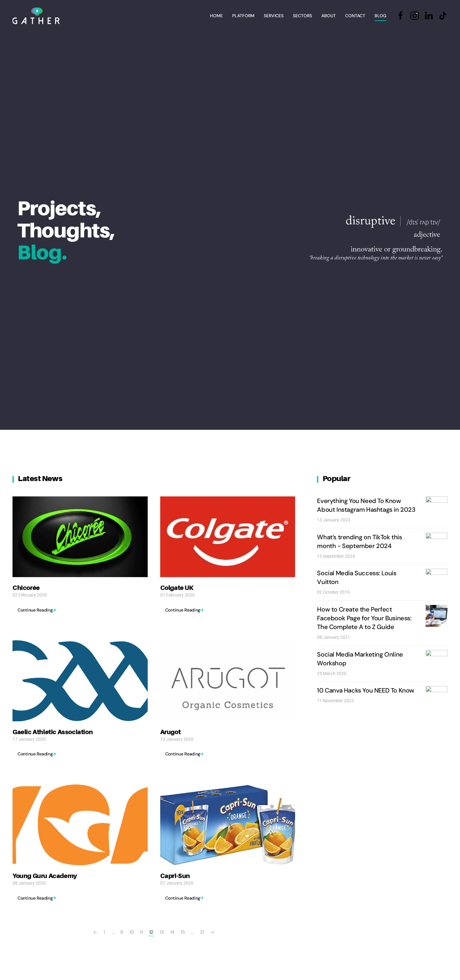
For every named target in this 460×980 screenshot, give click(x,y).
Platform (243, 15)
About (328, 15)
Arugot (170, 732)
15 (183, 932)
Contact (355, 15)
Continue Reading (35, 610)
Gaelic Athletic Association (53, 732)
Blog (380, 15)
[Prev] (95, 932)
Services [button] (274, 15)
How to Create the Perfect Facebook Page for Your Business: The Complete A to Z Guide (364, 618)
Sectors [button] (302, 15)
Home (216, 15)
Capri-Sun (175, 876)
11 (141, 932)
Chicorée (26, 588)
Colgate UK (177, 588)
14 (172, 932)
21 (202, 932)
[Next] (212, 932)
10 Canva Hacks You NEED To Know (365, 690)
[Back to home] (36, 15)
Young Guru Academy (45, 876)
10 (131, 932)
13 (162, 932)
